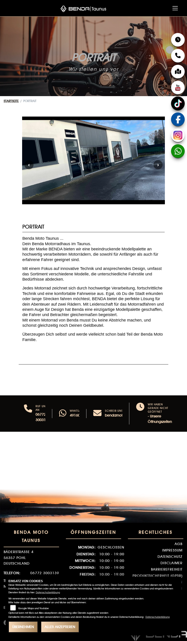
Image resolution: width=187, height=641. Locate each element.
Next (158, 164)
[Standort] (178, 71)
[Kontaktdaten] (178, 55)
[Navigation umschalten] (175, 8)
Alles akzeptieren (60, 627)
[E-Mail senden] (97, 413)
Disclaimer (171, 563)
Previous (29, 164)
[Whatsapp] (62, 413)
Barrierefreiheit (166, 569)
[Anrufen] (28, 413)
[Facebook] (178, 119)
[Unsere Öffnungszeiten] (140, 413)
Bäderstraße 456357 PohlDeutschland (19, 558)
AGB (178, 544)
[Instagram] (178, 135)
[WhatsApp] (178, 151)
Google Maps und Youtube (33, 608)
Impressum (172, 550)
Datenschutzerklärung (48, 592)
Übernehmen (23, 627)
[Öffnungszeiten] (178, 40)
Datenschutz (170, 556)
